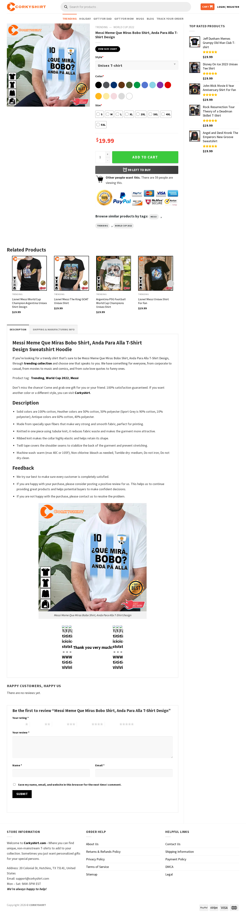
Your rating (20, 718)
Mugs (140, 18)
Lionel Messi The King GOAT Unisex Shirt (71, 301)
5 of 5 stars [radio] (112, 724)
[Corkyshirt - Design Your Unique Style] (26, 7)
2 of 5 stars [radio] (37, 724)
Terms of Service (97, 867)
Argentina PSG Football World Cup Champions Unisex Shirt (111, 303)
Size (98, 105)
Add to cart (145, 157)
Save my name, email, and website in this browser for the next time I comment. (69, 784)
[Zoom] (12, 102)
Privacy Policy (95, 859)
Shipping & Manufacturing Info (54, 329)
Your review (20, 732)
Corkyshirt (82, 393)
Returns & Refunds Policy (103, 852)
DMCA (169, 867)
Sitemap (91, 874)
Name (17, 765)
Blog (150, 18)
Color (99, 76)
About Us (92, 844)
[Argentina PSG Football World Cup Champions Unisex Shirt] (114, 273)
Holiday (85, 18)
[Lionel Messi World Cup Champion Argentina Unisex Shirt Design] (29, 273)
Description (18, 329)
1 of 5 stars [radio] (18, 724)
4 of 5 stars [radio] (84, 724)
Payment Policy (175, 859)
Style (99, 57)
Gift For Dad (102, 18)
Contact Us (172, 844)
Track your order (170, 18)
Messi (154, 216)
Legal (169, 874)
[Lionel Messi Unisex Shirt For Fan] (155, 273)
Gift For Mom (124, 18)
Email (99, 765)
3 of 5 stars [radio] (59, 724)
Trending (69, 18)
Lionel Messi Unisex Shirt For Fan (153, 301)
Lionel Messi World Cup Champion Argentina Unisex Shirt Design (29, 303)
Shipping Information (179, 852)
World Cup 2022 (123, 27)
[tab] (18, 329)
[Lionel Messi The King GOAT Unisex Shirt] (71, 273)
